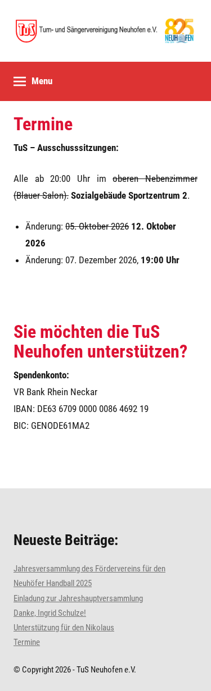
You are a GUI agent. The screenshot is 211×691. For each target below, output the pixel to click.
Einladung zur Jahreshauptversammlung (78, 598)
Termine (43, 124)
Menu (42, 80)
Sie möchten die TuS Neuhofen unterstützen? (100, 341)
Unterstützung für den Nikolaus (64, 628)
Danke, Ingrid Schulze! (50, 613)
